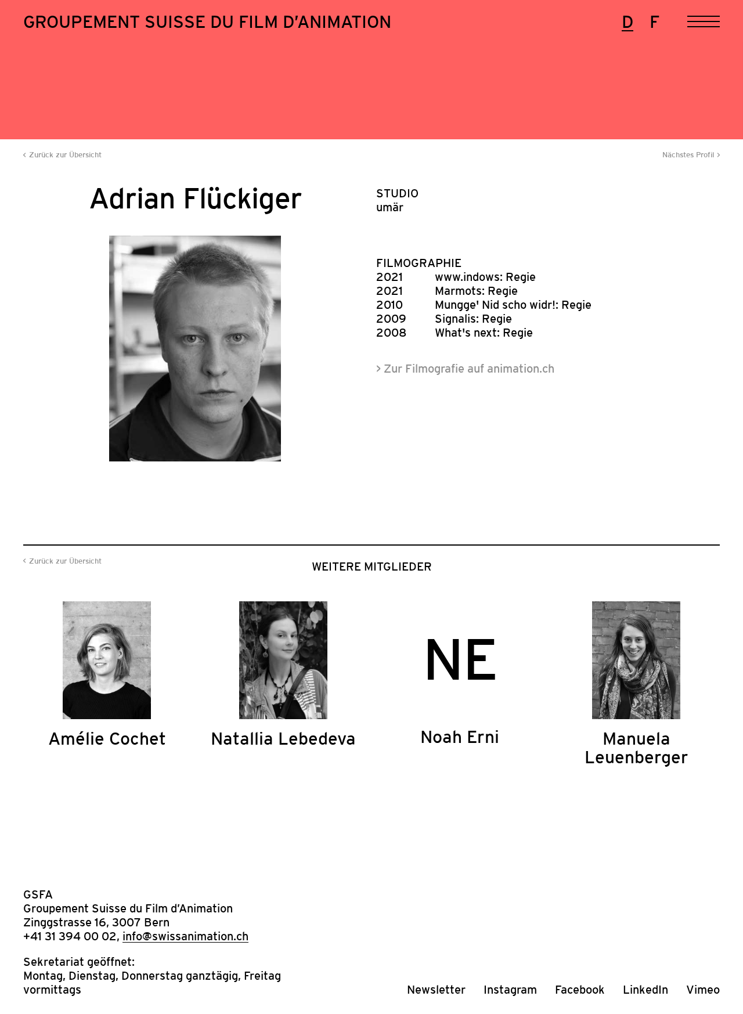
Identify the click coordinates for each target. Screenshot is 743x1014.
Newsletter (436, 989)
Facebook (580, 989)
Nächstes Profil (688, 154)
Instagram (510, 989)
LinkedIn (645, 989)
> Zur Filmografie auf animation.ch (465, 368)
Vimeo (703, 989)
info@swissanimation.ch (185, 936)
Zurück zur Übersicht (65, 154)
